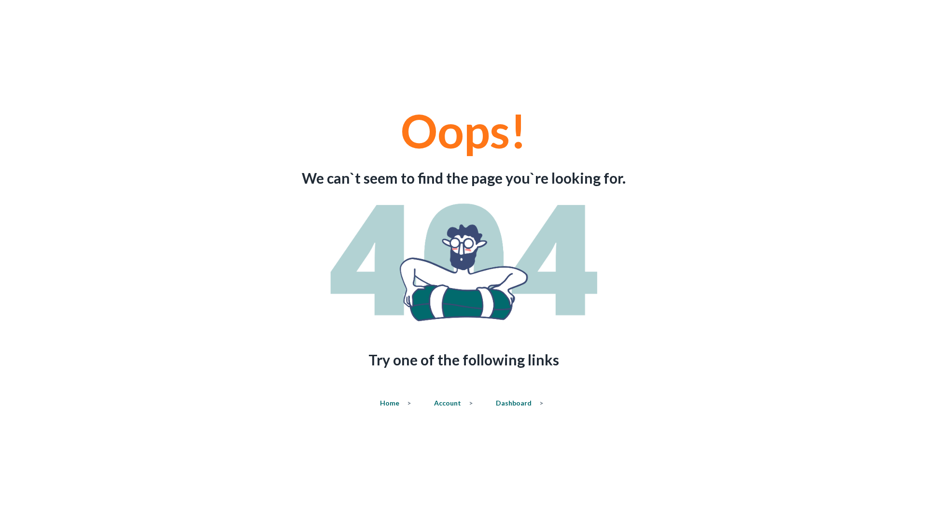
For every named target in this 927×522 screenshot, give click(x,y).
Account (453, 403)
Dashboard (519, 403)
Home (395, 403)
